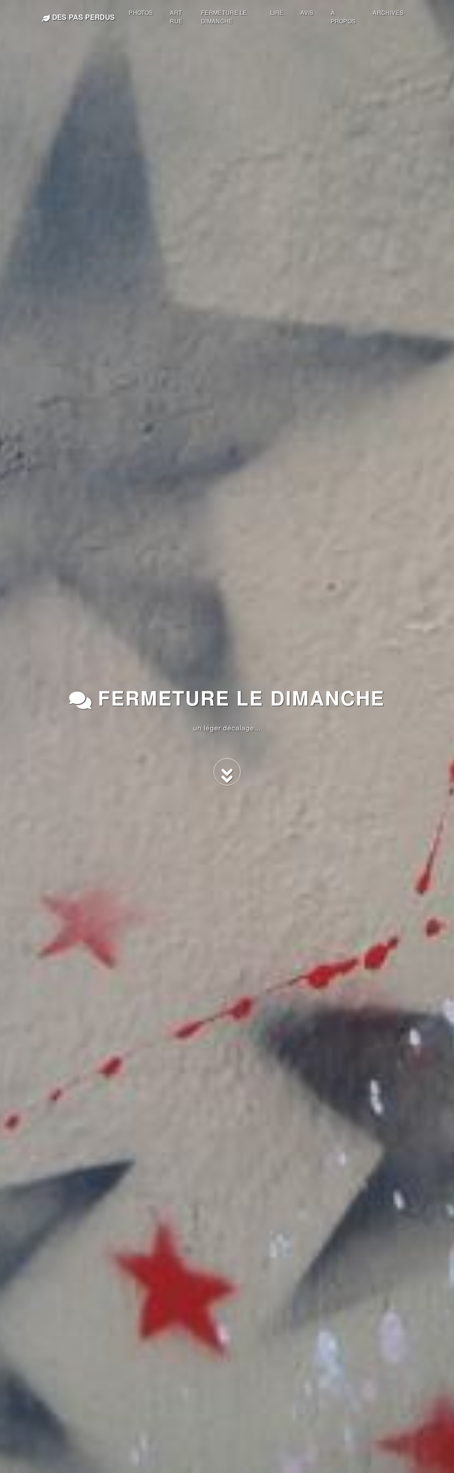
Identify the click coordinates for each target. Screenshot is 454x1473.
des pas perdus (82, 17)
